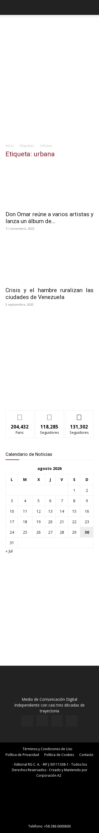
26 (38, 532)
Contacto (86, 754)
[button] (9, 7)
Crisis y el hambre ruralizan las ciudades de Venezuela (50, 293)
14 (62, 511)
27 (50, 532)
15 (74, 511)
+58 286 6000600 (57, 826)
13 (50, 511)
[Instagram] (42, 720)
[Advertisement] (49, 87)
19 (38, 521)
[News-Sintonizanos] (47, 397)
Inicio (10, 145)
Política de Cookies (59, 754)
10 (12, 511)
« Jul (9, 551)
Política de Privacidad (22, 754)
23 (87, 521)
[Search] (91, 7)
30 (87, 532)
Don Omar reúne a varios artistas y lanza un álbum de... (50, 217)
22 (74, 521)
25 (25, 532)
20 (50, 521)
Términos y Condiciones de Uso (47, 749)
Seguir (50, 414)
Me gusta (20, 414)
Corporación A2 (48, 775)
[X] (56, 720)
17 (12, 521)
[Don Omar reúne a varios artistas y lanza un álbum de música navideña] (50, 185)
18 (25, 521)
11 (25, 511)
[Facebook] (27, 720)
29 (74, 532)
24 (12, 532)
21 (62, 521)
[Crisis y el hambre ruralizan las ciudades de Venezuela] (50, 261)
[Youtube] (71, 720)
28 (62, 532)
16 (87, 511)
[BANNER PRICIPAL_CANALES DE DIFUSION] (49, 26)
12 (38, 511)
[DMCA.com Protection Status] (49, 818)
